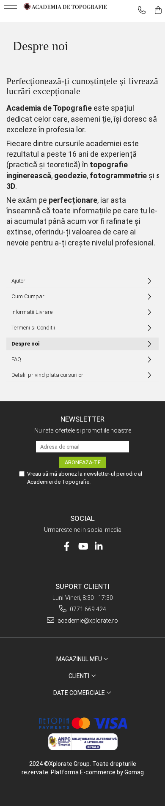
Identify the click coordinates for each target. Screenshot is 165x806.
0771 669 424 (87, 609)
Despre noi (25, 343)
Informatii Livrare (31, 312)
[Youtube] (82, 546)
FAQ (16, 359)
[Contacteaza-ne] (142, 10)
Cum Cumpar (27, 296)
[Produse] (11, 11)
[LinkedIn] (98, 546)
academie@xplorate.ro (87, 620)
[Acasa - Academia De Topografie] (65, 6)
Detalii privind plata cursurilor (47, 375)
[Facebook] (66, 546)
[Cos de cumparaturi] (158, 10)
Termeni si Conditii (33, 327)
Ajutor (18, 281)
